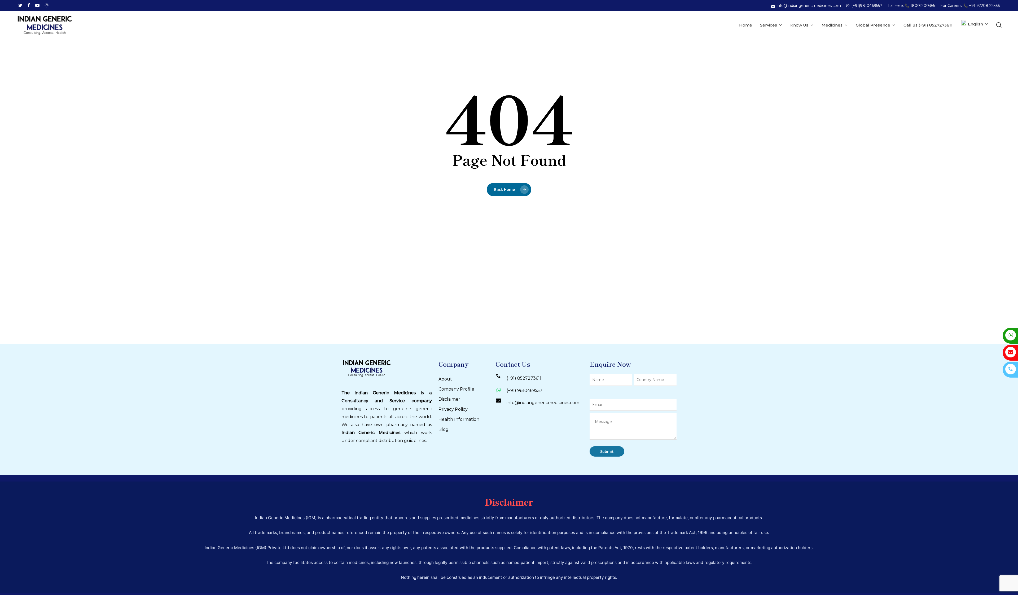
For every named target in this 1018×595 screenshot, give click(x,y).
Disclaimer (449, 399)
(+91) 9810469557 (524, 390)
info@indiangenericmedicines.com (543, 402)
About (445, 379)
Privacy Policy (453, 409)
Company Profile (456, 389)
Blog (443, 429)
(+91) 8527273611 (524, 378)
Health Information (458, 419)
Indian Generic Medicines (371, 432)
